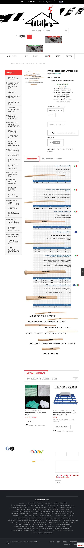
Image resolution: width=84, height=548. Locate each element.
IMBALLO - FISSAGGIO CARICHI (47, 518)
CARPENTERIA (65, 509)
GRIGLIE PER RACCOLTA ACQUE (25, 518)
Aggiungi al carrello (56, 124)
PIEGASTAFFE (26, 522)
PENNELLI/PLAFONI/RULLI (70, 520)
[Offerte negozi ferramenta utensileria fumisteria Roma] (53, 39)
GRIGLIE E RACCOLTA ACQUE (64, 516)
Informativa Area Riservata (13, 475)
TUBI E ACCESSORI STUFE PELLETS (43, 533)
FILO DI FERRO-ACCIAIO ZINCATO (65, 514)
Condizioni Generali (11, 458)
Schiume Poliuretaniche (23, 524)
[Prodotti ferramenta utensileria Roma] (34, 48)
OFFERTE (40, 520)
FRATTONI (72, 410)
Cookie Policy (9, 465)
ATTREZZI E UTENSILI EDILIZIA (26, 63)
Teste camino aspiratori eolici (42, 531)
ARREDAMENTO (16, 507)
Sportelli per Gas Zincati (61, 529)
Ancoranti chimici (53, 505)
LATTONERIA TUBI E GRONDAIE (17, 520)
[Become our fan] (60, 2)
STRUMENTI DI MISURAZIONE (22, 531)
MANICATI (41, 63)
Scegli (29, 421)
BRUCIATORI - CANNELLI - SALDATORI (28, 509)
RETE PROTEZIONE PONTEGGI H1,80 (35, 414)
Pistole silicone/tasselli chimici (41, 522)
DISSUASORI (49, 514)
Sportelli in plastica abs (63, 524)
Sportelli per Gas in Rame (44, 529)
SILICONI (51, 524)
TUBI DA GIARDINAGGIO (65, 531)
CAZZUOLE (34, 514)
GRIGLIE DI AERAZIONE (46, 516)
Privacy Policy (9, 462)
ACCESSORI (31, 503)
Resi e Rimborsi (10, 472)
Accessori (22, 503)
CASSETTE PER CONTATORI (44, 511)
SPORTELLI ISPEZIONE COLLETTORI (24, 526)
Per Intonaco (15, 522)
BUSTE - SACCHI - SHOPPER (50, 509)
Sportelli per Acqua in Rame (45, 526)
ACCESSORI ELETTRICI (60, 503)
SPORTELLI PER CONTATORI (25, 529)
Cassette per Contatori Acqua (64, 511)
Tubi (54, 531)
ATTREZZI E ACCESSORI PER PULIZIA (34, 507)
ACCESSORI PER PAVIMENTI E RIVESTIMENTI (26, 505)
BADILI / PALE (71, 507)
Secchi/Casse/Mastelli (39, 524)
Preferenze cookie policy (13, 469)
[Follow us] (62, 2)
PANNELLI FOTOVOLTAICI (53, 520)
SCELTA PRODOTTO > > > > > (57, 107)
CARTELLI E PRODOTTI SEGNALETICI (23, 511)
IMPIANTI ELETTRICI (64, 518)
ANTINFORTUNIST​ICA (67, 505)
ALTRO (43, 505)
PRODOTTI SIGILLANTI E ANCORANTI (64, 522)
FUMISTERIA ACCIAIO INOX (29, 516)
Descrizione (32, 159)
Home (13, 63)
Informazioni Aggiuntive (52, 159)
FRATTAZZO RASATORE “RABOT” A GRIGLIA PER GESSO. (65, 414)
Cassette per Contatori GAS (19, 514)
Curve (41, 514)
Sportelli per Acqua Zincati (64, 526)
